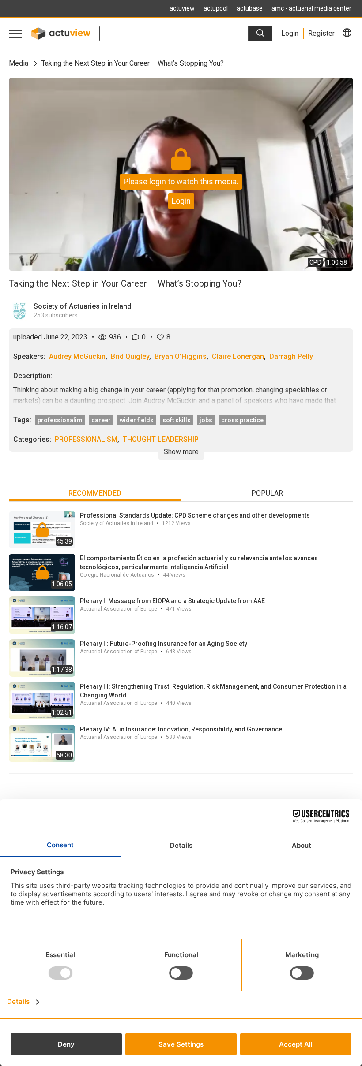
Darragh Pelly (291, 356)
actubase (250, 8)
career (101, 420)
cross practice (242, 420)
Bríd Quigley (130, 356)
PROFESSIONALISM (86, 439)
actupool (216, 8)
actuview (182, 8)
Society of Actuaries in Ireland (82, 306)
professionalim (60, 420)
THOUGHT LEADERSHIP (161, 439)
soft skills (176, 420)
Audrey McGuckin (77, 356)
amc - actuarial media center (311, 8)
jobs (206, 420)
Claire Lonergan (238, 356)
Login (181, 200)
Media (18, 63)
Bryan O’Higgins (181, 356)
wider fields (137, 420)
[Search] (260, 33)
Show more (181, 451)
